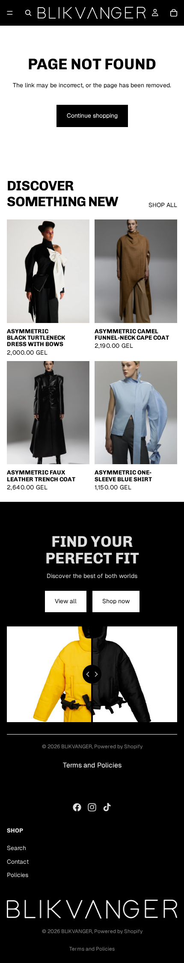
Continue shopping (92, 115)
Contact (18, 861)
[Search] (28, 12)
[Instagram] (92, 807)
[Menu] (10, 13)
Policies (17, 875)
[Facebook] (77, 807)
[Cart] (173, 12)
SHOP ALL (162, 205)
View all (66, 601)
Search (16, 848)
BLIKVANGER (76, 746)
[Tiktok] (107, 807)
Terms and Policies (92, 765)
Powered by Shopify (118, 746)
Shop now (116, 601)
